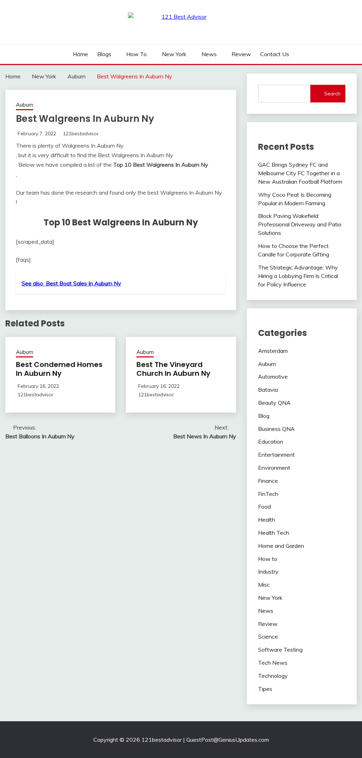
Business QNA (276, 428)
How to (136, 54)
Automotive (273, 376)
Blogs (104, 54)
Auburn (24, 104)
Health (266, 519)
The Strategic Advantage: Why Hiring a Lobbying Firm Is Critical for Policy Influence (298, 276)
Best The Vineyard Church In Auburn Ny (173, 369)
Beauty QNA (274, 402)
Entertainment (276, 454)
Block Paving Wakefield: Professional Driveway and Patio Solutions (299, 224)
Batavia (268, 389)
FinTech (268, 493)
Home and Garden (281, 545)
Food (264, 506)
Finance (268, 480)
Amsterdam (273, 350)
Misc (264, 584)
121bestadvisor (81, 133)
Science (268, 636)
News (209, 54)
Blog (263, 415)
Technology (273, 675)
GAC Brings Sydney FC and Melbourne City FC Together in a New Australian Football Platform (300, 173)
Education (270, 441)
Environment (274, 467)
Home (80, 54)
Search (332, 93)
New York (174, 54)
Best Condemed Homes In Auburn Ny (59, 369)
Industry (268, 571)
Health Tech (273, 532)
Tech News (272, 662)
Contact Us (274, 54)
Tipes (265, 688)
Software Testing (280, 649)
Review (241, 54)
